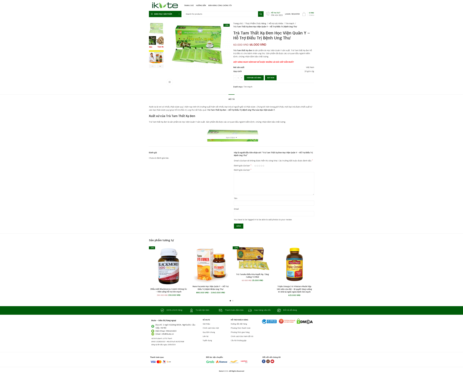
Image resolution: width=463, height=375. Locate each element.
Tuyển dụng (207, 340)
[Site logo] (164, 5)
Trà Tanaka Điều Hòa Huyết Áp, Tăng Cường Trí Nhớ (252, 275)
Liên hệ (205, 336)
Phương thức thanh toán (240, 328)
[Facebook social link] (264, 361)
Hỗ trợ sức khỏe (276, 23)
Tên (235, 198)
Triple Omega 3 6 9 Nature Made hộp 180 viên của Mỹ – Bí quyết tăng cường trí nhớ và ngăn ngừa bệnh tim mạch (294, 289)
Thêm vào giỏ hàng (254, 78)
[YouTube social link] (272, 361)
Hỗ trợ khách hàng (239, 320)
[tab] (231, 98)
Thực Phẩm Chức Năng (255, 23)
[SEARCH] (261, 14)
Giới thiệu (206, 324)
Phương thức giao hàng (240, 332)
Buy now (270, 78)
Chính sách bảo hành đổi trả (242, 336)
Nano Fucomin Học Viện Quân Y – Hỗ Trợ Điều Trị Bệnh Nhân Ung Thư (210, 287)
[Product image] (168, 265)
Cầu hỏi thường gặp (238, 340)
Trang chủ (238, 23)
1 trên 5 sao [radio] (255, 166)
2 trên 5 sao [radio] (257, 166)
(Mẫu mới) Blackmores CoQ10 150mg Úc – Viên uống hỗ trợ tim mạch (168, 290)
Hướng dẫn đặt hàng (239, 324)
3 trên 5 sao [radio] (259, 166)
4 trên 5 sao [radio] (261, 166)
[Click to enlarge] (170, 82)
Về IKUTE (206, 320)
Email (236, 209)
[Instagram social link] (268, 361)
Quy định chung (209, 332)
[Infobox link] (274, 14)
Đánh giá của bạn (243, 166)
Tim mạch (289, 23)
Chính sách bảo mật (211, 328)
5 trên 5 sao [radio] (263, 166)
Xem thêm (230, 137)
